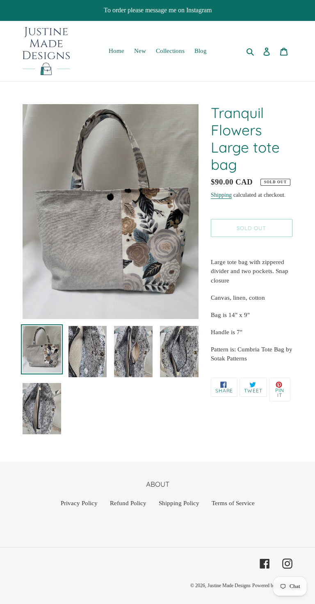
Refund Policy (128, 503)
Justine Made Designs (229, 585)
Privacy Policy (79, 503)
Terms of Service (233, 503)
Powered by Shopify (272, 585)
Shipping (221, 195)
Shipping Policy (179, 503)
